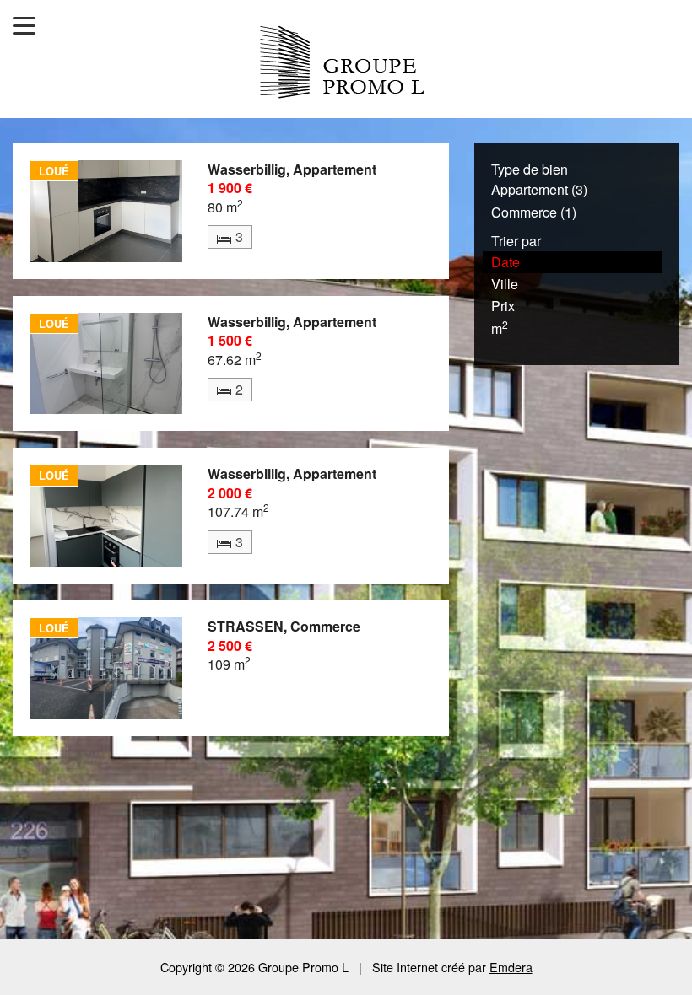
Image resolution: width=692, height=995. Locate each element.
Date (505, 262)
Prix (503, 305)
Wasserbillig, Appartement (292, 169)
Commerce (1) (533, 212)
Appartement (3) (539, 189)
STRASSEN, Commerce (284, 626)
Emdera (511, 967)
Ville (504, 283)
